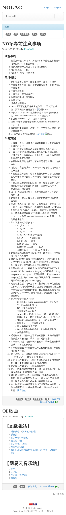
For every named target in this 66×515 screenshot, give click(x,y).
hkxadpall (10, 16)
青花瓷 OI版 (16, 441)
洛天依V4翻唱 (29, 431)
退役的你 (15, 431)
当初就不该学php (19, 475)
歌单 (13, 469)
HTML (14, 472)
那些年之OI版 (17, 447)
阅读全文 (56, 399)
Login (46, 7)
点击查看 (40, 134)
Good (44, 402)
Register (57, 7)
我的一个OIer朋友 (19, 438)
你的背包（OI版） (19, 444)
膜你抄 (14, 434)
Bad (52, 402)
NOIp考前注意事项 (21, 43)
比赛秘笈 (21, 390)
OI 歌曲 (10, 410)
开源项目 (49, 511)
